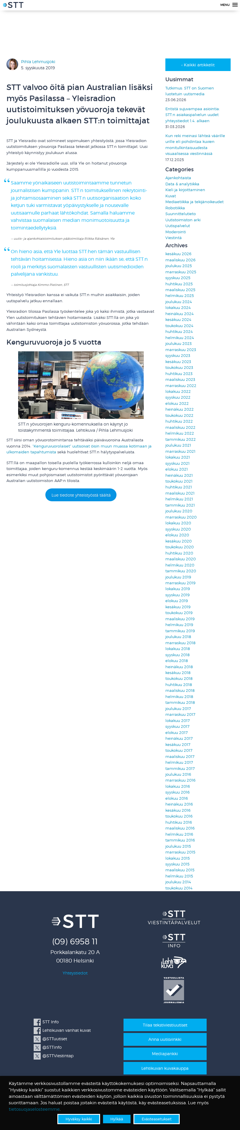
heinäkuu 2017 (179, 738)
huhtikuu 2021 (178, 487)
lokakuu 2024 (178, 307)
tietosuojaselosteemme (34, 1109)
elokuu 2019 (176, 601)
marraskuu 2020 (181, 517)
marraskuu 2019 (180, 583)
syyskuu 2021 (177, 463)
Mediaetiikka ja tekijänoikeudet (194, 202)
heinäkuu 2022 (179, 409)
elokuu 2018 (176, 661)
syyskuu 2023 (177, 355)
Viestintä (173, 238)
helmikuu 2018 (179, 696)
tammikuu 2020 (180, 571)
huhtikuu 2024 (179, 331)
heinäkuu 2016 (179, 804)
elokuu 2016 (176, 798)
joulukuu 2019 (178, 577)
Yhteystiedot (75, 972)
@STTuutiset (54, 1038)
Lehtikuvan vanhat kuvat (66, 1030)
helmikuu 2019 (179, 625)
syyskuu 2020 (178, 529)
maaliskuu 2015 (179, 870)
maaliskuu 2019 (180, 619)
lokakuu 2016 (177, 786)
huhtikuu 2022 (179, 421)
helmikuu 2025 (179, 295)
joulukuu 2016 (178, 774)
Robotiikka (175, 208)
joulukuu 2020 (178, 511)
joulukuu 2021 (178, 445)
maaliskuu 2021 (180, 493)
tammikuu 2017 (180, 768)
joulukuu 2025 (178, 266)
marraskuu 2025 (180, 272)
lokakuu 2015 (177, 858)
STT (13, 6)
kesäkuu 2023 (178, 362)
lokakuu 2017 (177, 720)
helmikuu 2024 (179, 338)
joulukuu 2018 (178, 637)
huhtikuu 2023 (179, 374)
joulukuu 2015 (178, 846)
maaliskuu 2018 (180, 690)
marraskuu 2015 (180, 852)
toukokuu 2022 (179, 415)
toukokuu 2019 (179, 613)
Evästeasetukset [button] (157, 1119)
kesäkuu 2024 (178, 319)
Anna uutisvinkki (164, 1039)
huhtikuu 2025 (179, 284)
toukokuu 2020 (179, 547)
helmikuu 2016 (179, 834)
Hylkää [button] (116, 1119)
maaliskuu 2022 (180, 427)
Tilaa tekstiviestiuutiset (165, 1024)
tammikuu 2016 (180, 840)
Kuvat (170, 196)
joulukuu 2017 (178, 708)
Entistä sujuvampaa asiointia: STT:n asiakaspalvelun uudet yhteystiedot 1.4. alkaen (192, 115)
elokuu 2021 (176, 469)
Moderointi (175, 232)
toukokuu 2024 (179, 326)
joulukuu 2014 (178, 882)
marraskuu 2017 (180, 714)
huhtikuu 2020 (179, 553)
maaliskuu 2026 (180, 260)
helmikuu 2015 (179, 876)
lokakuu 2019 (177, 589)
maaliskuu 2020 (180, 559)
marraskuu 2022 (180, 385)
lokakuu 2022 (178, 391)
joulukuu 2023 (178, 343)
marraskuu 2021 (180, 451)
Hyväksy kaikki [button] (79, 1119)
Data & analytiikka (182, 184)
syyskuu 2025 (177, 278)
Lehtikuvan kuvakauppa (164, 1068)
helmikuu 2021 (179, 499)
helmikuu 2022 (179, 433)
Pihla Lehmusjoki (38, 61)
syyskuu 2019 (177, 595)
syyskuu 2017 (177, 726)
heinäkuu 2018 (179, 667)
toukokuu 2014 (179, 888)
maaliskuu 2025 (180, 290)
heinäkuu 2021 (179, 475)
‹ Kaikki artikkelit (198, 64)
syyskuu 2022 (178, 397)
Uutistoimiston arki (182, 220)
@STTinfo (52, 1047)
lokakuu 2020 (178, 523)
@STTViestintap (57, 1055)
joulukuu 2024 (178, 302)
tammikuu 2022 (180, 439)
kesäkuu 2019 (178, 607)
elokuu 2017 (176, 732)
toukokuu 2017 (178, 750)
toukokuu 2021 (179, 481)
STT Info (50, 1021)
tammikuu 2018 (180, 702)
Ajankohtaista (178, 178)
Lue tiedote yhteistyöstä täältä (81, 495)
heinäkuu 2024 (179, 314)
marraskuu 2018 (180, 643)
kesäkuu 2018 (178, 673)
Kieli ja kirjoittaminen (185, 190)
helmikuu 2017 (179, 762)
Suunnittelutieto (180, 214)
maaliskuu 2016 (180, 828)
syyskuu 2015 (177, 864)
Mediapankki (165, 1053)
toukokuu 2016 (179, 816)
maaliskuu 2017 (179, 756)
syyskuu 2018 (177, 655)
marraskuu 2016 (180, 780)
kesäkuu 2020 (178, 541)
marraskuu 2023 (180, 350)
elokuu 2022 (177, 403)
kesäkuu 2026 (178, 254)
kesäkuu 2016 (178, 810)
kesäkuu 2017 (177, 744)
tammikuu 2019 (180, 631)
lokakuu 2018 (177, 649)
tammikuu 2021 (180, 505)
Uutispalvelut (177, 226)
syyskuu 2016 (177, 792)
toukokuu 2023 (179, 367)
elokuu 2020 (177, 535)
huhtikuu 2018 (178, 685)
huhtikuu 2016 (178, 822)
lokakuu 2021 (177, 457)
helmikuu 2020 (179, 565)
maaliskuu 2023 (180, 379)
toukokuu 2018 (179, 678)
